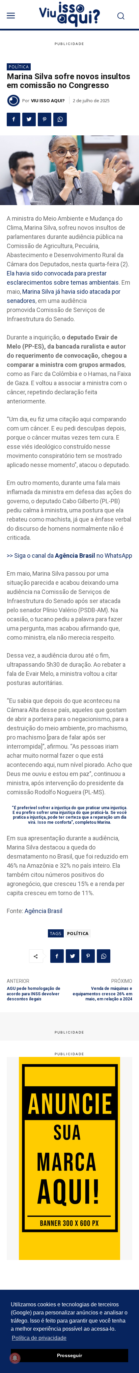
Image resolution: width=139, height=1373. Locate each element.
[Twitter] (29, 119)
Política (19, 67)
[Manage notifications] (14, 1358)
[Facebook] (13, 119)
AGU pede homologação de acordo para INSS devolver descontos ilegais (33, 993)
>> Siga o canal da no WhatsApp (69, 555)
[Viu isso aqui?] (14, 100)
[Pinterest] (44, 119)
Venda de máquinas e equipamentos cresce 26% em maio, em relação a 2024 (102, 993)
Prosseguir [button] (69, 1355)
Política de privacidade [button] (39, 1338)
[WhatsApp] (60, 119)
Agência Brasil (43, 910)
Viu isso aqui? (48, 100)
